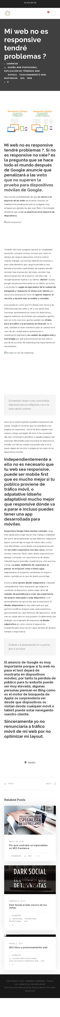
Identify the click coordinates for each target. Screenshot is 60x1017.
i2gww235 (12, 63)
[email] (22, 5)
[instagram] (37, 5)
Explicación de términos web (22, 71)
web (29, 78)
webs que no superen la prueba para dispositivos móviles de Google (28, 182)
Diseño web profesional (22, 67)
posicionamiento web (33, 74)
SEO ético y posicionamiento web (28, 947)
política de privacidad (18, 987)
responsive (10, 78)
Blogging (17, 919)
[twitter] (32, 5)
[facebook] (27, 5)
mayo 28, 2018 (16, 841)
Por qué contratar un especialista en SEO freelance (28, 846)
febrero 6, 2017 (17, 901)
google (12, 74)
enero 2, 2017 (16, 943)
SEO (22, 78)
